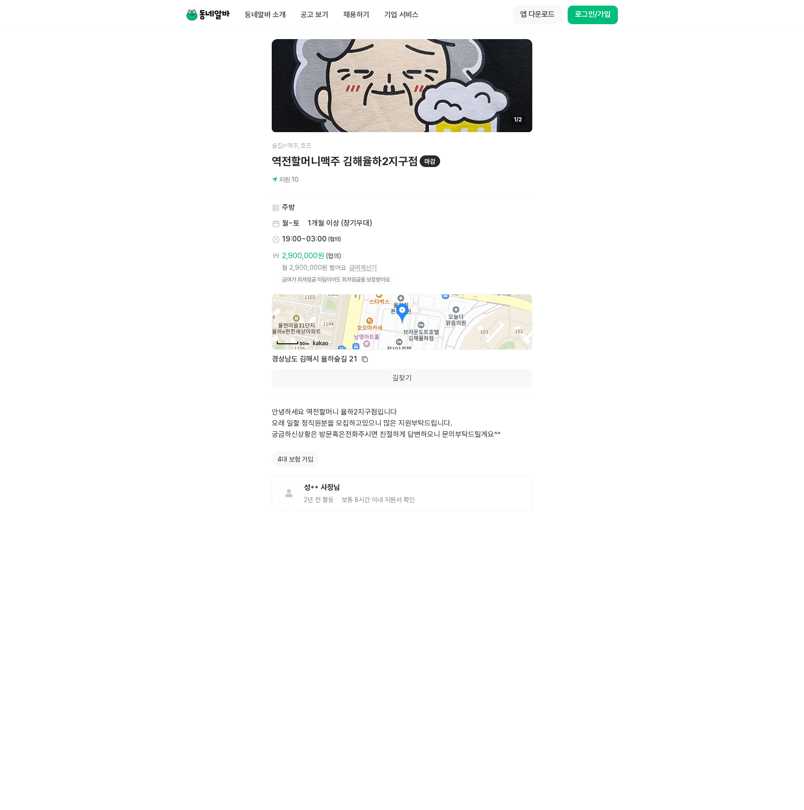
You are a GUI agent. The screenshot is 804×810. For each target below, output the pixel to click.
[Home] (208, 14)
